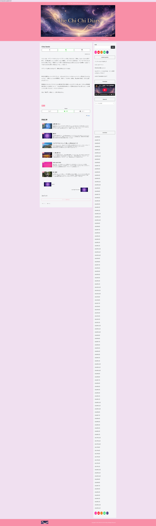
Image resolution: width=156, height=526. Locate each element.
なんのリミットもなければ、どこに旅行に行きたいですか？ (105, 72)
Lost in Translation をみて (101, 76)
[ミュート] (111, 94)
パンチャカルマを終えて (101, 61)
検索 (96, 44)
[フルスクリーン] (113, 94)
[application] (105, 90)
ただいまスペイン (99, 64)
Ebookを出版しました (100, 68)
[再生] (96, 94)
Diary (44, 105)
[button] (82, 50)
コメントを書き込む (66, 199)
